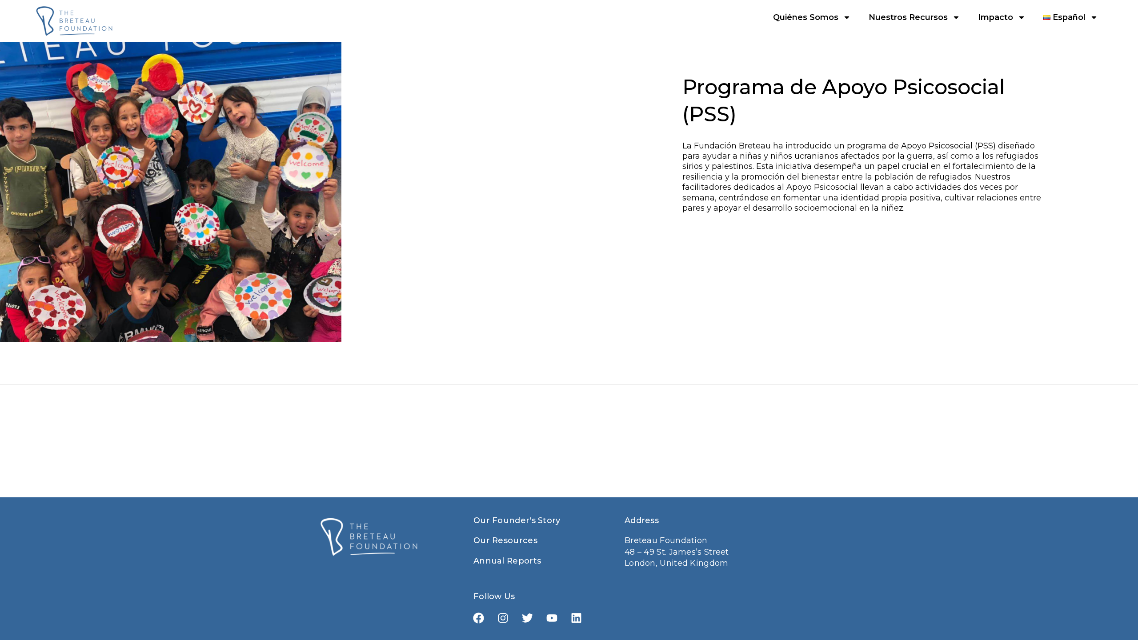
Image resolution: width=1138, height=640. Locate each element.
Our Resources (505, 540)
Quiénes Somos (805, 17)
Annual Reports (507, 561)
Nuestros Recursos (908, 17)
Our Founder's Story (517, 520)
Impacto (995, 17)
